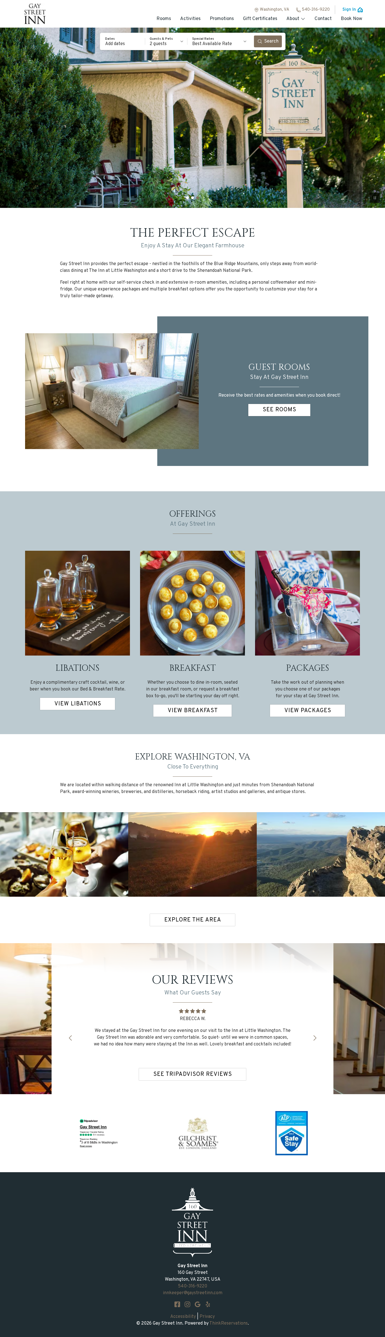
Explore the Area (192, 920)
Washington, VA (274, 9)
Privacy (207, 1317)
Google (197, 1304)
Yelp (208, 1304)
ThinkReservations (228, 1323)
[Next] (315, 1038)
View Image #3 (197, 197)
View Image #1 (187, 197)
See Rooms (279, 410)
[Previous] (70, 1038)
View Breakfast (193, 710)
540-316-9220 (316, 9)
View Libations (77, 704)
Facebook (177, 1304)
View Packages (307, 710)
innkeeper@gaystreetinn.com (192, 1293)
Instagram (187, 1304)
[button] (122, 41)
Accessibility (183, 1317)
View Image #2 (192, 197)
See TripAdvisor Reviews (192, 1074)
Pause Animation (375, 198)
